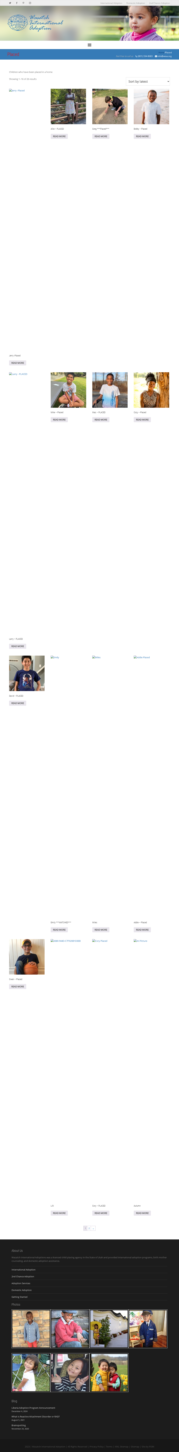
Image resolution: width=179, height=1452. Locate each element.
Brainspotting (19, 1425)
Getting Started (19, 1296)
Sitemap (135, 1446)
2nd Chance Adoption (159, 3)
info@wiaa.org (165, 56)
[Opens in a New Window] (10, 3)
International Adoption (111, 3)
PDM (151, 1446)
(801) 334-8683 (145, 56)
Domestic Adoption (135, 3)
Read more (17, 362)
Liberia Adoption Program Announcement (33, 1407)
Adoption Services (21, 1283)
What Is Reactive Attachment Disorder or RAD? (36, 1416)
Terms (109, 1446)
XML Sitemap (121, 1446)
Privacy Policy (97, 1446)
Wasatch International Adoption (48, 1446)
